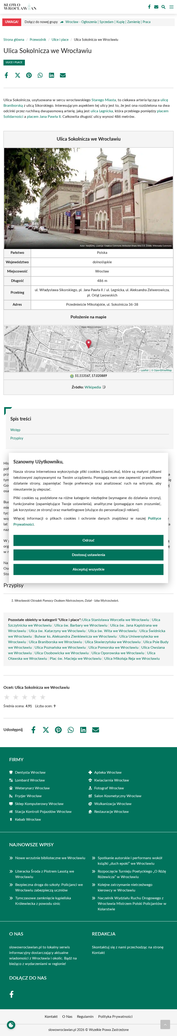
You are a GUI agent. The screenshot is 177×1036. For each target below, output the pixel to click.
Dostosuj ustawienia (88, 555)
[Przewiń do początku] (165, 1024)
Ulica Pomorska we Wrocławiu (113, 647)
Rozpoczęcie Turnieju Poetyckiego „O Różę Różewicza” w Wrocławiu (132, 874)
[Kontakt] (155, 6)
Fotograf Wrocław (109, 788)
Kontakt (98, 953)
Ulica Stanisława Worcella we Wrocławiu (115, 620)
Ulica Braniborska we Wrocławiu (55, 642)
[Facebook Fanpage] (148, 6)
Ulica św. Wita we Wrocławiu (112, 631)
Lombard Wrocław (30, 780)
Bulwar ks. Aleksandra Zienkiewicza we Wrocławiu (76, 636)
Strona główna (13, 39)
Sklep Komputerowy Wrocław (39, 804)
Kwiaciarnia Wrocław (111, 780)
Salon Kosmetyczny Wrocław (118, 796)
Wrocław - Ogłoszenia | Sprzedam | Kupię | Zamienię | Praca (107, 22)
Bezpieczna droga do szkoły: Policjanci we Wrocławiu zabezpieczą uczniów (49, 887)
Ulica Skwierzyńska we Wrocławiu (113, 642)
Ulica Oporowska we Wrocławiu (117, 653)
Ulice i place (60, 39)
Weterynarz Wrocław (32, 788)
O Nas (67, 1016)
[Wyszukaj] (163, 8)
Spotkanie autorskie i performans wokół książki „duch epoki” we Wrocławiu (130, 860)
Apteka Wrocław (108, 772)
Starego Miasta (103, 100)
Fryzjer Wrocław (28, 796)
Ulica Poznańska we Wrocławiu (60, 647)
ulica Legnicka (102, 111)
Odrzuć (88, 540)
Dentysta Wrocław (30, 772)
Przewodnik (38, 39)
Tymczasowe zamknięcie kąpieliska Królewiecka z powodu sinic (43, 901)
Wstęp (15, 430)
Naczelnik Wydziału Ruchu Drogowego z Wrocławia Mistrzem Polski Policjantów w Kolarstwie (132, 903)
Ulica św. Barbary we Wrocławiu (80, 625)
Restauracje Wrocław (111, 812)
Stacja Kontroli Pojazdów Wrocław (43, 812)
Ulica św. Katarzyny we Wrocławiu (57, 631)
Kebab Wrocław (28, 819)
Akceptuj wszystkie (89, 569)
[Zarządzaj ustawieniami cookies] (11, 1025)
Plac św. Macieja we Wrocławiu (75, 658)
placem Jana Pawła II (44, 116)
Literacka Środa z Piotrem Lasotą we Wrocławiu (44, 874)
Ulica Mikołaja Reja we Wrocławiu (132, 658)
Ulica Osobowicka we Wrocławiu (62, 653)
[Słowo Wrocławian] (19, 7)
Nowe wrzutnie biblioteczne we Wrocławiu (50, 858)
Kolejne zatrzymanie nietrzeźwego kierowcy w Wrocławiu (125, 887)
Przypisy (16, 438)
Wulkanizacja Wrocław (113, 804)
